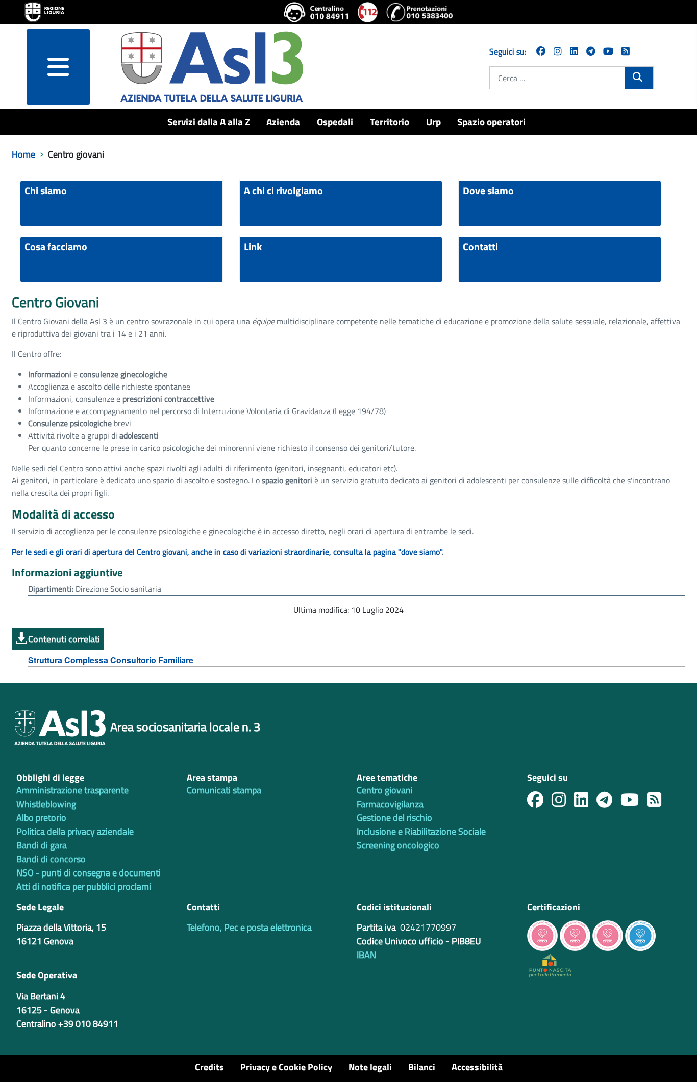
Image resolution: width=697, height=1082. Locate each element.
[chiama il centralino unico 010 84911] (317, 12)
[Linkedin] (574, 51)
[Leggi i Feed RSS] (658, 802)
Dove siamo (488, 190)
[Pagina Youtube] (608, 51)
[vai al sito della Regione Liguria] (44, 11)
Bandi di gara (41, 845)
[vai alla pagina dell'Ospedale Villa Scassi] (550, 965)
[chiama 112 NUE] (368, 12)
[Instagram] (558, 51)
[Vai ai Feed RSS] (625, 51)
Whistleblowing (46, 804)
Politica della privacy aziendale (75, 831)
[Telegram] (590, 51)
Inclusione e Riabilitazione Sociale (421, 831)
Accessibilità (477, 1067)
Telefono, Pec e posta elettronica (249, 927)
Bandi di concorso (51, 859)
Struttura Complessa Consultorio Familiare (110, 660)
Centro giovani (385, 790)
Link (253, 246)
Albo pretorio (41, 818)
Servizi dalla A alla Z (208, 121)
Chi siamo (45, 190)
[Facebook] (540, 51)
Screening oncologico (398, 845)
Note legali (370, 1067)
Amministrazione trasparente (72, 790)
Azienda (283, 121)
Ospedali (335, 121)
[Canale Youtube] (633, 802)
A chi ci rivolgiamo (283, 190)
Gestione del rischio (394, 818)
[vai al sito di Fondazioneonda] (640, 935)
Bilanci (421, 1067)
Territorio (389, 121)
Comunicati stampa (224, 790)
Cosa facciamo (55, 246)
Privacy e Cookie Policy (286, 1067)
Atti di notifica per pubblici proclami (83, 886)
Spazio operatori (491, 121)
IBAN (366, 955)
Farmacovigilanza (390, 804)
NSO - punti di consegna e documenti (88, 873)
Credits (209, 1067)
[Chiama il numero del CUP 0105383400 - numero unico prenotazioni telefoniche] (419, 12)
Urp (433, 121)
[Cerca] (638, 77)
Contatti (480, 246)
